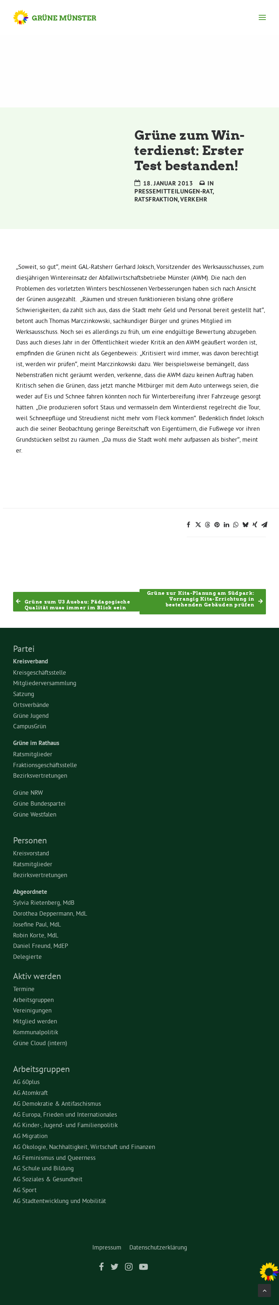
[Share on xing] (254, 524)
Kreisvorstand (31, 853)
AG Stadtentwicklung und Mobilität (59, 1200)
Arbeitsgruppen (33, 999)
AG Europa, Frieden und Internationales (65, 1114)
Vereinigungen (32, 1010)
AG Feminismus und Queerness (54, 1157)
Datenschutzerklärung (158, 1247)
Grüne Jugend (31, 715)
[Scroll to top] (264, 1289)
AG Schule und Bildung (43, 1168)
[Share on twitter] (198, 524)
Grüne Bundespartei (39, 803)
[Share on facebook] (188, 524)
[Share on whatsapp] (235, 524)
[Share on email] (264, 524)
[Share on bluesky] (245, 524)
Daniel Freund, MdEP (40, 945)
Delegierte (27, 956)
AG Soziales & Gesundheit (47, 1179)
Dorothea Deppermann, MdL (50, 913)
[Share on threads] (207, 524)
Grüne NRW (28, 792)
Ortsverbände (31, 704)
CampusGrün (29, 726)
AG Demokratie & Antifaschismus (57, 1103)
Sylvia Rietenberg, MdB (43, 902)
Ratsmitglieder (32, 754)
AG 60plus (26, 1081)
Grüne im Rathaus (36, 743)
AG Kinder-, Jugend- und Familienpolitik (65, 1125)
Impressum (106, 1247)
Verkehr (193, 199)
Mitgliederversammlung (44, 683)
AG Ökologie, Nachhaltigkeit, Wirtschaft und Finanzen (84, 1146)
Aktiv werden (37, 975)
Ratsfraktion (156, 199)
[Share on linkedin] (226, 524)
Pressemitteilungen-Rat (173, 191)
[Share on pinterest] (217, 524)
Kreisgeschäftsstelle (39, 672)
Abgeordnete (30, 892)
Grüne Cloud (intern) (40, 1043)
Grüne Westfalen (34, 814)
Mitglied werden (35, 1021)
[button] (262, 17)
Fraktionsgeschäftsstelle (45, 765)
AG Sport (25, 1190)
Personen (30, 840)
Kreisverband (30, 661)
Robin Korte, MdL (35, 935)
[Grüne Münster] (61, 17)
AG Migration (30, 1136)
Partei (24, 648)
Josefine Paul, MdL (37, 924)
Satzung (23, 694)
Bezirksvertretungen (40, 775)
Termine (24, 989)
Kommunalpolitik (35, 1032)
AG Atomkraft (30, 1092)
